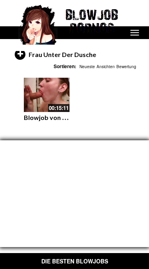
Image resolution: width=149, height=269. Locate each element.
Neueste (87, 66)
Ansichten (106, 66)
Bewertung (126, 66)
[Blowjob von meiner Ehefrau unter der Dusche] (47, 95)
